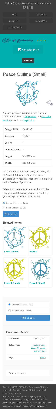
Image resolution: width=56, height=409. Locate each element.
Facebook (17, 3)
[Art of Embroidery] (28, 39)
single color (30, 116)
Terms (39, 406)
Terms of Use (41, 20)
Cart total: (30, 49)
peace (43, 357)
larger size (28, 120)
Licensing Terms (15, 27)
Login (14, 14)
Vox (44, 351)
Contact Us (41, 14)
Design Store (14, 20)
